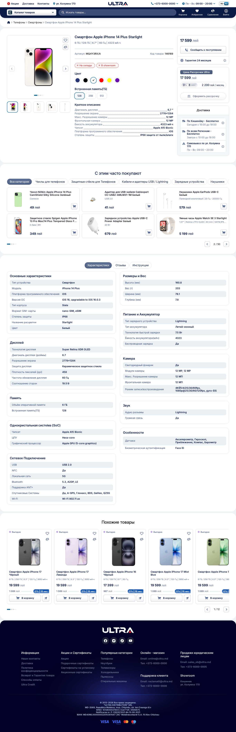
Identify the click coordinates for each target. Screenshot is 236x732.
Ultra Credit (28, 684)
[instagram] (113, 640)
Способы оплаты (31, 679)
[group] (19, 182)
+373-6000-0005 (196, 666)
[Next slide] (65, 68)
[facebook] (105, 640)
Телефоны (107, 658)
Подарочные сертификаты (77, 663)
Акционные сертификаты (76, 672)
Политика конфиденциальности (34, 669)
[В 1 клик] (45, 598)
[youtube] (130, 640)
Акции (65, 658)
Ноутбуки (106, 663)
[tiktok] (122, 640)
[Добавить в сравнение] (65, 47)
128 (79, 95)
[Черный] (85, 80)
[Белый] (93, 80)
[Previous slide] (207, 244)
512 (102, 95)
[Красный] (101, 80)
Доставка (27, 663)
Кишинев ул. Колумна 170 (190, 683)
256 (90, 95)
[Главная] (118, 3)
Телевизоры (108, 667)
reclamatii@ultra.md (160, 681)
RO (222, 3)
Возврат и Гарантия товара (37, 675)
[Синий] (78, 80)
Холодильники (110, 672)
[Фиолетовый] (117, 80)
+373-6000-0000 (156, 663)
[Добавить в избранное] (65, 40)
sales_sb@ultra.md (199, 662)
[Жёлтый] (109, 80)
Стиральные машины (114, 681)
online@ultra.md (158, 658)
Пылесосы (107, 676)
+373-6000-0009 (156, 685)
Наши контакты (30, 658)
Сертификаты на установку (78, 667)
